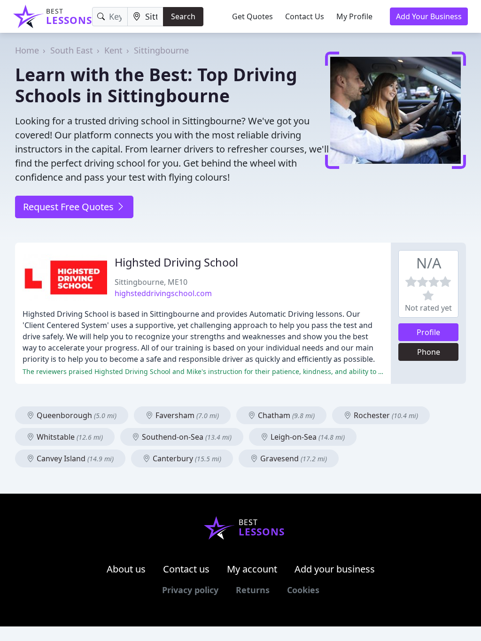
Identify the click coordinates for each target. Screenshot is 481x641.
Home (27, 50)
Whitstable (69, 437)
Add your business (335, 569)
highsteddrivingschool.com (163, 293)
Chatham (285, 415)
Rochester (385, 415)
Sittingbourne (161, 50)
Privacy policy (190, 589)
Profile (428, 332)
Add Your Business (429, 16)
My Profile (354, 16)
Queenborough (75, 415)
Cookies (303, 589)
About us (126, 569)
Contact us (186, 569)
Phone (428, 352)
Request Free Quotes (69, 206)
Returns (253, 589)
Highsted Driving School (176, 262)
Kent (113, 50)
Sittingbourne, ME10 (151, 282)
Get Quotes (252, 16)
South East (71, 50)
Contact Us (304, 16)
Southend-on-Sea (186, 437)
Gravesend (292, 458)
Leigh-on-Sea (307, 437)
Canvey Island (74, 458)
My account (252, 569)
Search (183, 16)
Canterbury (186, 458)
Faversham (186, 415)
